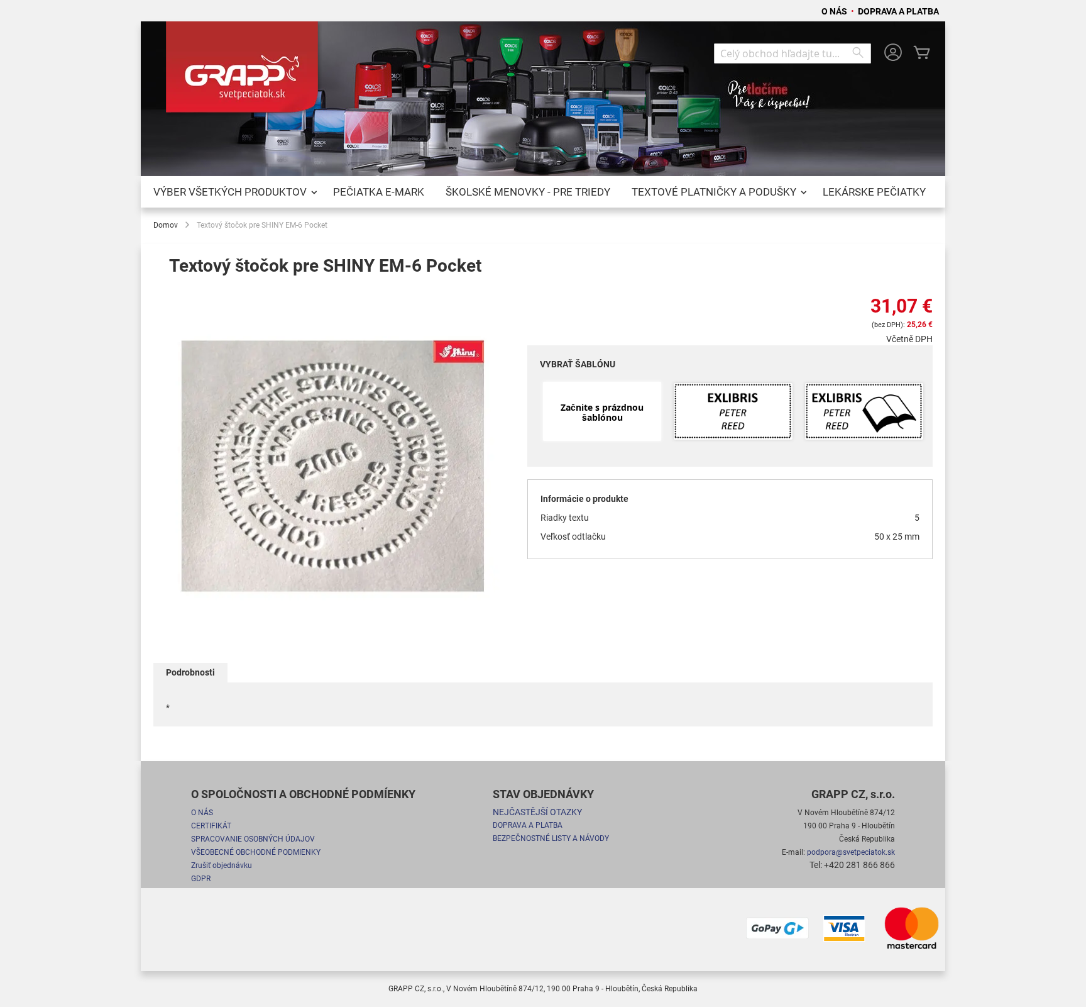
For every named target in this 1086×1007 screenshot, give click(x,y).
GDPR (201, 878)
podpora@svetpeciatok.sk (851, 852)
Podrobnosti (190, 672)
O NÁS (835, 11)
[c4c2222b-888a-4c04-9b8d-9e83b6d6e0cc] (733, 412)
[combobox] (792, 53)
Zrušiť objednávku (221, 865)
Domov (165, 225)
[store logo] (244, 71)
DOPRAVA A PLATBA (898, 11)
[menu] (543, 192)
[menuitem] (232, 192)
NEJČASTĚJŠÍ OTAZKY (537, 812)
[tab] (190, 672)
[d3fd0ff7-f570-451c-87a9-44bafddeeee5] (864, 412)
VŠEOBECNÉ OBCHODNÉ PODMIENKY (256, 852)
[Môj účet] (893, 54)
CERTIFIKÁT (211, 825)
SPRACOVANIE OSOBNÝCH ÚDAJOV (253, 839)
